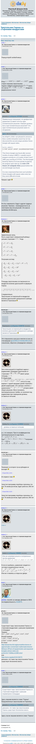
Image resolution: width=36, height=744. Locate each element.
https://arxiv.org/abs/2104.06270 (11, 657)
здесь (4, 134)
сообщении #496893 (14, 553)
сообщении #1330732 (17, 326)
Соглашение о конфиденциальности (13, 740)
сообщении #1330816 (16, 424)
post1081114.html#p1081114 (20, 341)
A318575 (19, 602)
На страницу (4, 36)
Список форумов (6, 735)
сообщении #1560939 (16, 686)
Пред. (10, 36)
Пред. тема (4, 40)
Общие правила (28, 740)
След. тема (11, 40)
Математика (15, 735)
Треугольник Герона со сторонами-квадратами (12, 28)
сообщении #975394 (15, 116)
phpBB (11, 743)
